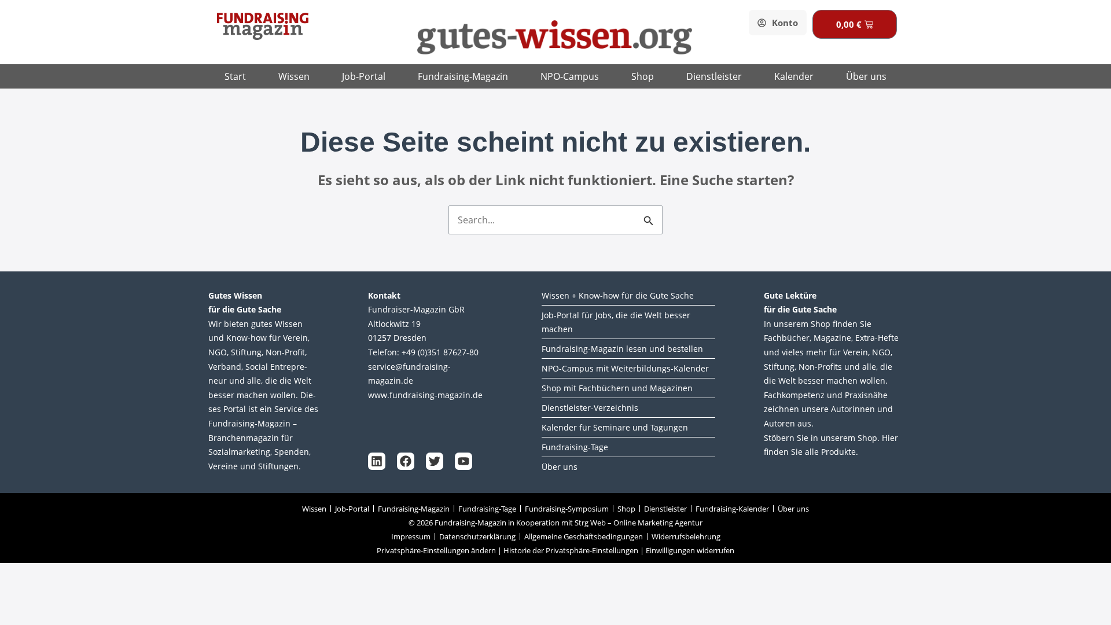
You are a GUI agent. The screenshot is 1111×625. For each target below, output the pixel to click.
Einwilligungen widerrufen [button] (690, 550)
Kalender (794, 76)
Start (235, 76)
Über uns (866, 76)
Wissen (294, 76)
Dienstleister (714, 76)
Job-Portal (363, 76)
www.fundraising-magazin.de (425, 394)
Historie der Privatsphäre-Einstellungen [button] (570, 550)
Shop (642, 76)
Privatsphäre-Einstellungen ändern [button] (436, 550)
